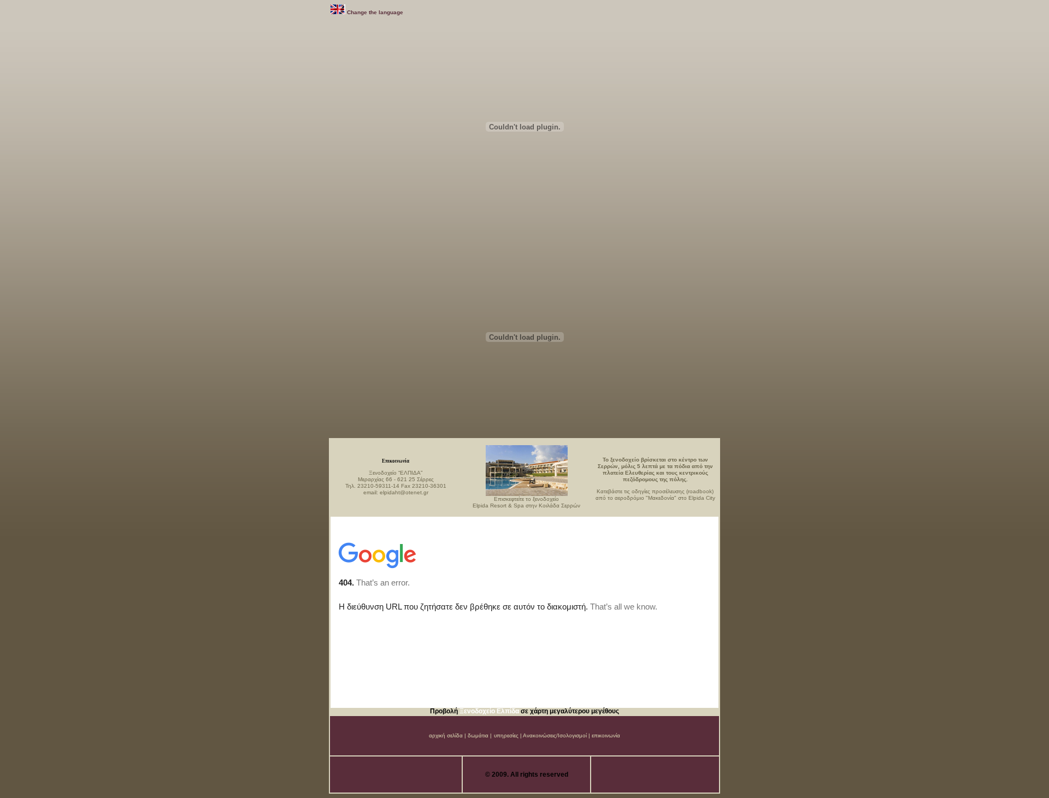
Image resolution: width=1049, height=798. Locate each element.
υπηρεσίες (506, 735)
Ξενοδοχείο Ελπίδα (490, 710)
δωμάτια (478, 735)
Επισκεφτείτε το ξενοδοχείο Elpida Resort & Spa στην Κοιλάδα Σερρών (526, 502)
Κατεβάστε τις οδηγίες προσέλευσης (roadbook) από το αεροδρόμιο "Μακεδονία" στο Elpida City (655, 494)
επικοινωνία (606, 735)
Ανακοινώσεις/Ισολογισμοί (555, 735)
